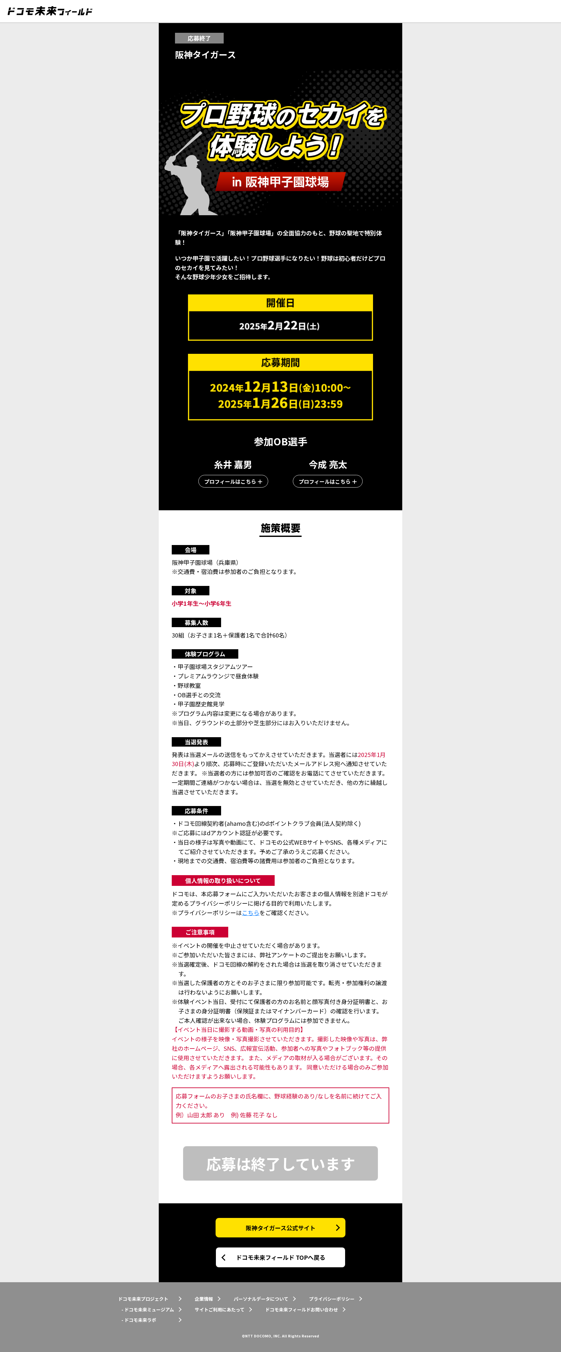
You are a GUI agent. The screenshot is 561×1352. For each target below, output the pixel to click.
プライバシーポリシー (332, 1299)
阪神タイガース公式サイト (281, 1227)
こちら (250, 912)
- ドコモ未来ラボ (138, 1320)
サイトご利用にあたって (219, 1309)
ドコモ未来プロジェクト (143, 1299)
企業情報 (204, 1299)
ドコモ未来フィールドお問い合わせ (301, 1309)
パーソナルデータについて (261, 1299)
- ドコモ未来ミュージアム (147, 1309)
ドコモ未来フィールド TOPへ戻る (280, 1257)
